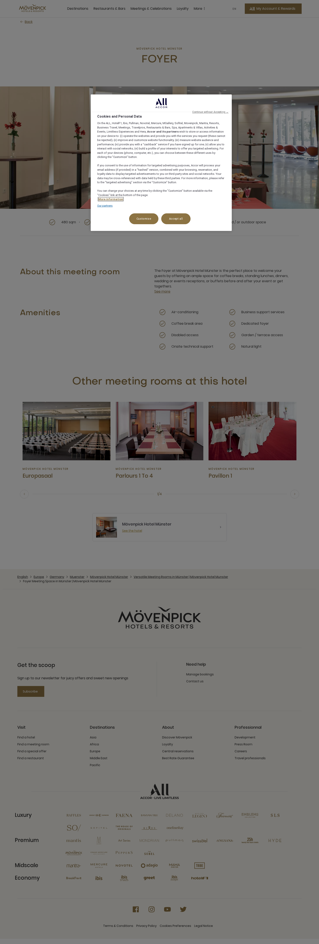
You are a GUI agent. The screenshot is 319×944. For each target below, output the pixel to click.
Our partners (105, 205)
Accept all (176, 218)
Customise (143, 218)
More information (110, 199)
